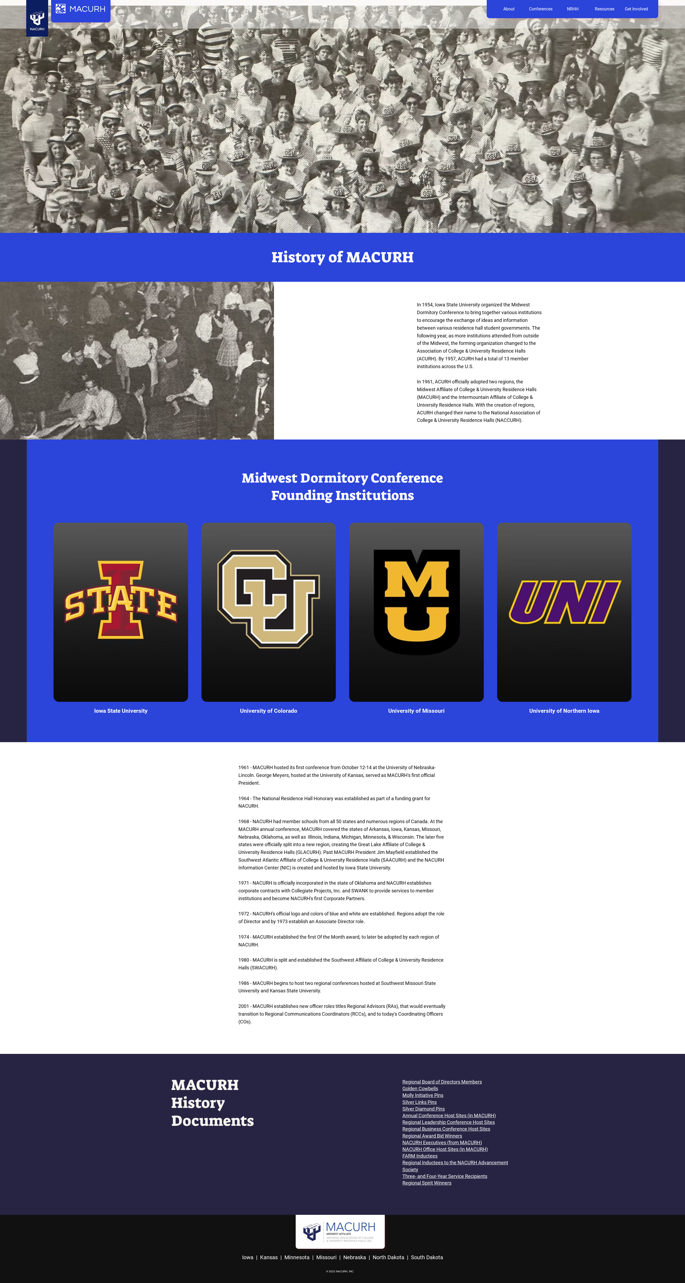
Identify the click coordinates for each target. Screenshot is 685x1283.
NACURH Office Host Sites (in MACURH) (445, 1149)
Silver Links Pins (419, 1102)
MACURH (87, 9)
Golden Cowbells (420, 1088)
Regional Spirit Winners (426, 1183)
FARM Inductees (419, 1156)
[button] (509, 9)
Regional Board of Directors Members (442, 1082)
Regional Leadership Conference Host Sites (448, 1122)
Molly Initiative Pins (422, 1095)
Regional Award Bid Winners (432, 1136)
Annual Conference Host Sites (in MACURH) (449, 1115)
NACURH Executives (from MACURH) (442, 1142)
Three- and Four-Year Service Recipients (444, 1176)
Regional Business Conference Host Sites (446, 1129)
